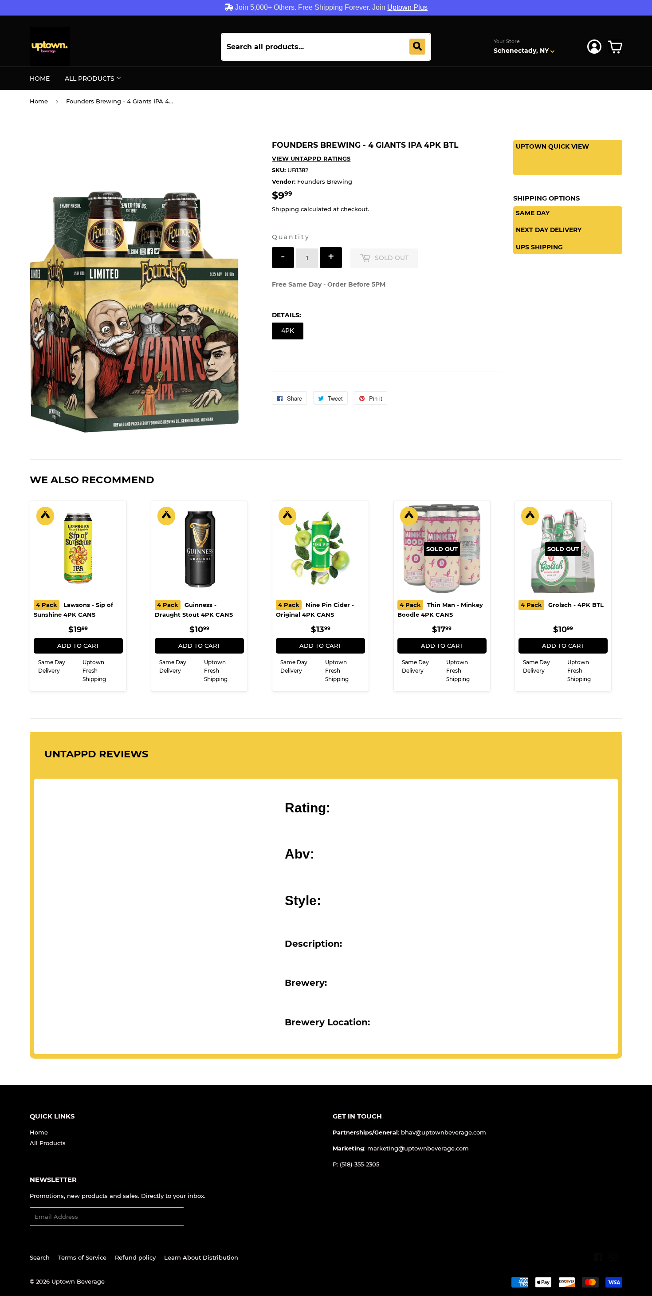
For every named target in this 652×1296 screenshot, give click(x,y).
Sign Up (201, 1216)
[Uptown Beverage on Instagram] (613, 1258)
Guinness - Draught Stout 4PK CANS (194, 609)
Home (40, 79)
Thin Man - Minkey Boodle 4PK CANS (440, 609)
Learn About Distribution (201, 1257)
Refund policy (135, 1257)
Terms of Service (82, 1257)
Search (40, 1257)
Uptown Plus (407, 7)
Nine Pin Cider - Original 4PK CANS (315, 609)
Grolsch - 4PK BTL (562, 604)
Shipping (285, 209)
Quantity (291, 237)
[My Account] (594, 46)
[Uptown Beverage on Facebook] (598, 1258)
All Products (90, 79)
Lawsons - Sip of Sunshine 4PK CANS (73, 609)
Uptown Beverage (78, 1281)
